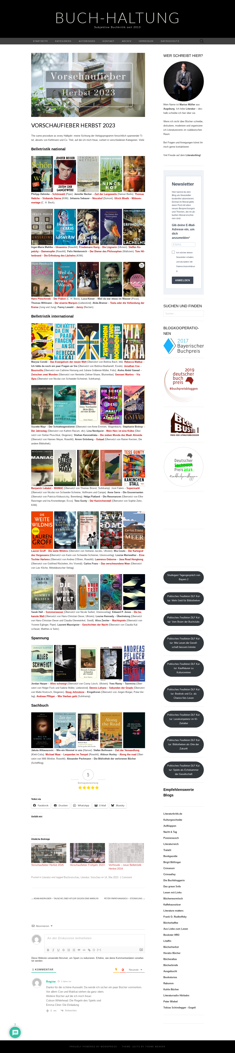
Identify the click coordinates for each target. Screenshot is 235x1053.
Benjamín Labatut (41, 488)
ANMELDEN (182, 280)
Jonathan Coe (132, 366)
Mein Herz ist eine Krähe (120, 430)
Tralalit (167, 850)
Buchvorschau (71, 877)
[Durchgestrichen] (63, 950)
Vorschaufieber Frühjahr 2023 (87, 864)
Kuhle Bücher (171, 989)
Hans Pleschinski (41, 298)
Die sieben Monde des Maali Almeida (121, 435)
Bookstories (170, 977)
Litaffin (167, 941)
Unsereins (61, 247)
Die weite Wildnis (58, 551)
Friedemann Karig (89, 247)
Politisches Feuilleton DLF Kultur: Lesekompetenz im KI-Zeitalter (183, 719)
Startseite (40, 41)
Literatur (46, 877)
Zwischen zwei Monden (44, 374)
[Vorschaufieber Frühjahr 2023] (87, 853)
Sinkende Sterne (51, 198)
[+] (99, 949)
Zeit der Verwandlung (127, 750)
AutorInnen (87, 41)
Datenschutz (170, 41)
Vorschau (95, 877)
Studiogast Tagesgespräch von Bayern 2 (183, 577)
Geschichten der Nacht (95, 624)
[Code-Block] (84, 950)
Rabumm (168, 983)
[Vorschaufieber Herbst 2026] (48, 853)
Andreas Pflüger (46, 696)
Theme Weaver (155, 1046)
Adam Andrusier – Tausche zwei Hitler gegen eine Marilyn (64, 898)
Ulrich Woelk (121, 198)
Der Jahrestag (39, 430)
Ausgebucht (170, 971)
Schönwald (59, 194)
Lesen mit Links (172, 892)
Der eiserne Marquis (66, 303)
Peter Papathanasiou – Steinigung (124, 898)
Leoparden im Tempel (75, 754)
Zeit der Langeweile (106, 194)
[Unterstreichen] (58, 950)
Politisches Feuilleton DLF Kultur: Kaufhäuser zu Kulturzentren (183, 668)
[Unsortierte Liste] (73, 950)
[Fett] (48, 950)
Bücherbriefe (170, 965)
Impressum (146, 41)
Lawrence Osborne (105, 559)
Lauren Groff (38, 551)
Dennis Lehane (97, 687)
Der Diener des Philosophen (106, 251)
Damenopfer (48, 251)
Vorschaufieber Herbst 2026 (47, 864)
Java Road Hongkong (131, 559)
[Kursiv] (53, 950)
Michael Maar (53, 754)
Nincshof (97, 198)
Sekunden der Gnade (121, 687)
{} (94, 949)
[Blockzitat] (79, 950)
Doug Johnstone (75, 692)
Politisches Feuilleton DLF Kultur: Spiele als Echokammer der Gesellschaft (183, 769)
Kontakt (109, 41)
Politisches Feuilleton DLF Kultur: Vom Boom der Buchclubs (183, 619)
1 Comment (126, 877)
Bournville (37, 370)
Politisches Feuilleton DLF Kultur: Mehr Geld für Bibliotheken (183, 598)
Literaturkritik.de (172, 813)
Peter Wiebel (170, 1001)
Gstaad (100, 439)
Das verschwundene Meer (115, 563)
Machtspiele (119, 620)
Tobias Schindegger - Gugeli (179, 1007)
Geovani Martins (124, 374)
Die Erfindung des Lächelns (60, 255)
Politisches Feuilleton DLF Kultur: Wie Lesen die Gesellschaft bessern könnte (183, 642)
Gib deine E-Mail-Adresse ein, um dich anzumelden (183, 231)
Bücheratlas (170, 959)
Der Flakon (60, 298)
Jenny (79, 307)
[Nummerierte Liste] (68, 950)
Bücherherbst (171, 947)
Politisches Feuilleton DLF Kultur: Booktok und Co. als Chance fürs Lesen (183, 693)
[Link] (89, 950)
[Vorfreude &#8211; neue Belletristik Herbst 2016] (126, 853)
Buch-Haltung (117, 17)
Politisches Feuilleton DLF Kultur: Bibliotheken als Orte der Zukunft (183, 744)
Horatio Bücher (171, 953)
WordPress (109, 1046)
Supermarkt (133, 488)
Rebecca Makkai (133, 361)
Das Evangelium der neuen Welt (68, 361)
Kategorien (63, 41)
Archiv (126, 41)
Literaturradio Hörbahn (176, 995)
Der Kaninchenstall (100, 500)
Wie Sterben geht (67, 696)
